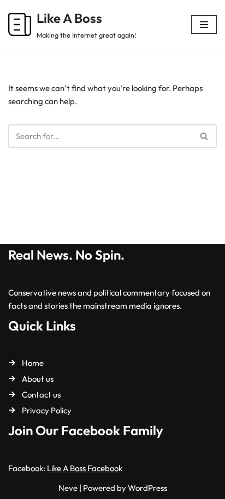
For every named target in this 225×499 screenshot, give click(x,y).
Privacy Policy (47, 410)
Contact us (41, 394)
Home (33, 363)
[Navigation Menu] (204, 24)
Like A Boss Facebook (84, 468)
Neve (68, 488)
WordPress (147, 488)
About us (38, 379)
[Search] (204, 136)
